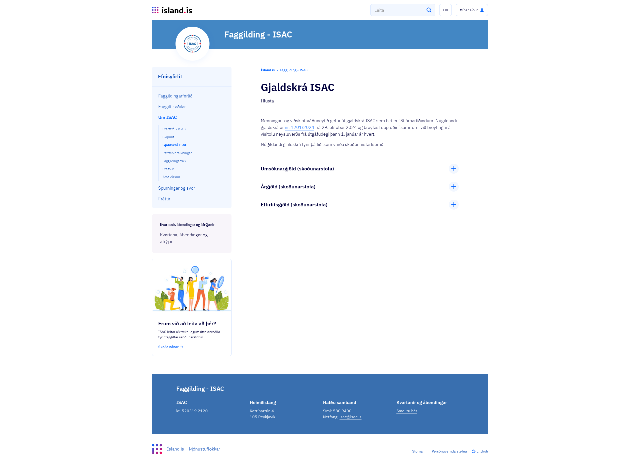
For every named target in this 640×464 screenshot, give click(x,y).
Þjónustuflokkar (204, 449)
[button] (445, 10)
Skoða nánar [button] (168, 347)
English (482, 451)
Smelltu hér (406, 410)
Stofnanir (419, 451)
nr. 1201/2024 (299, 127)
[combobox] (402, 10)
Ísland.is (175, 449)
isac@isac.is (351, 416)
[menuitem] (192, 95)
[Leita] (429, 10)
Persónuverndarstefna (449, 451)
